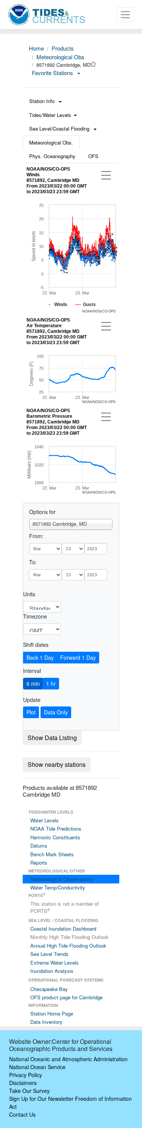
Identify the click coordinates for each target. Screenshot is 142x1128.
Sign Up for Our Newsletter (41, 1098)
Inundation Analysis (51, 970)
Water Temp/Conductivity (57, 887)
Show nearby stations (57, 764)
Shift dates (35, 644)
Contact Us (22, 1114)
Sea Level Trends (49, 953)
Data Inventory (46, 1021)
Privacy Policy (25, 1075)
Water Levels (44, 820)
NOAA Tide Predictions (55, 828)
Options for (42, 512)
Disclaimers (23, 1082)
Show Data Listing (52, 737)
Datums (38, 845)
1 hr (51, 683)
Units (29, 594)
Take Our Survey (29, 1090)
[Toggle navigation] (125, 14)
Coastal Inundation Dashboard (63, 928)
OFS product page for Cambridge (66, 997)
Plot (31, 712)
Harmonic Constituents (55, 837)
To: (33, 562)
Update (32, 699)
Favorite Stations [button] (53, 73)
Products (62, 48)
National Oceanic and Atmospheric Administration (68, 1059)
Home (36, 48)
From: (36, 536)
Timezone (35, 616)
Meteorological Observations (61, 879)
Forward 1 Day (78, 657)
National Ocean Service (37, 1067)
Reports (38, 862)
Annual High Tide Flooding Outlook (68, 945)
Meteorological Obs (60, 57)
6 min (33, 683)
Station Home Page (51, 1013)
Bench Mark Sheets (52, 854)
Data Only (56, 712)
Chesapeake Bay (49, 989)
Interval (32, 670)
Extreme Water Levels (54, 962)
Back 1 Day (40, 657)
